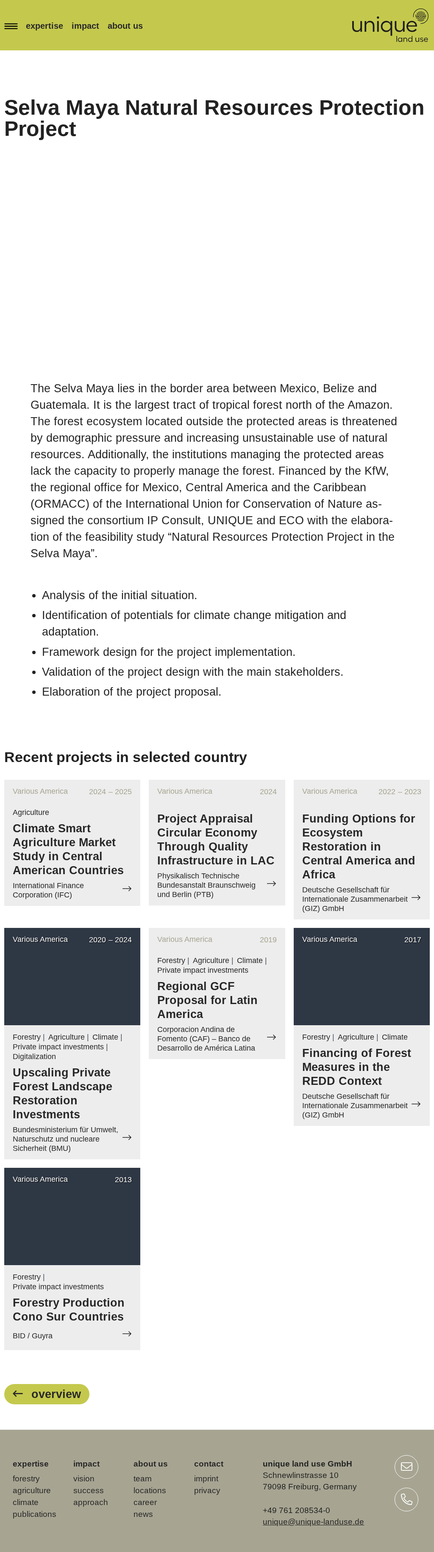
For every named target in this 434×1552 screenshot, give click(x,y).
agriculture (32, 1490)
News (143, 1514)
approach (90, 1502)
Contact (208, 1463)
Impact (85, 25)
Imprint (206, 1478)
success (88, 1490)
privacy (207, 1490)
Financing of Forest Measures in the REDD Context (356, 1067)
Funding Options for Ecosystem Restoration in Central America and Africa (358, 846)
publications (34, 1514)
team (143, 1478)
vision (84, 1478)
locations (150, 1490)
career (145, 1502)
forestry (26, 1478)
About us (125, 25)
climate (26, 1502)
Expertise (44, 25)
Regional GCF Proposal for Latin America (207, 1000)
